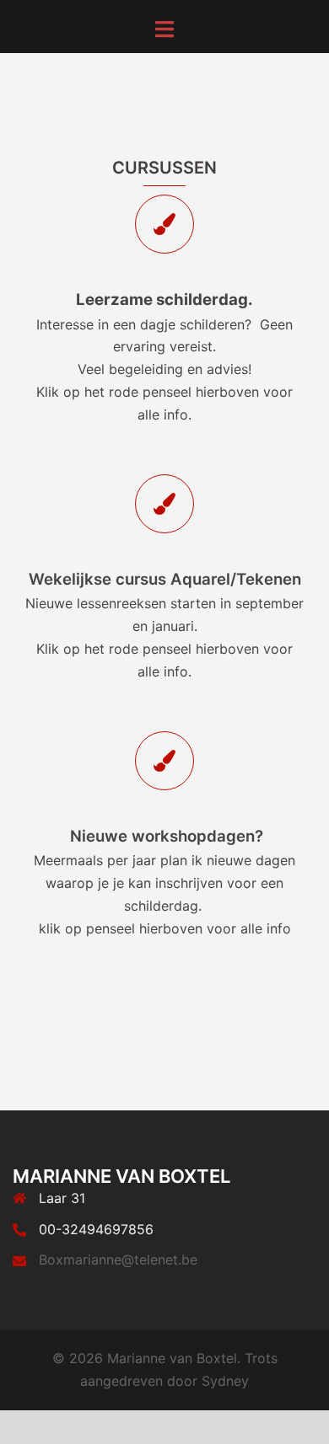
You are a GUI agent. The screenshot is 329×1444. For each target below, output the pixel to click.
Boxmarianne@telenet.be (118, 1259)
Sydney (225, 1380)
